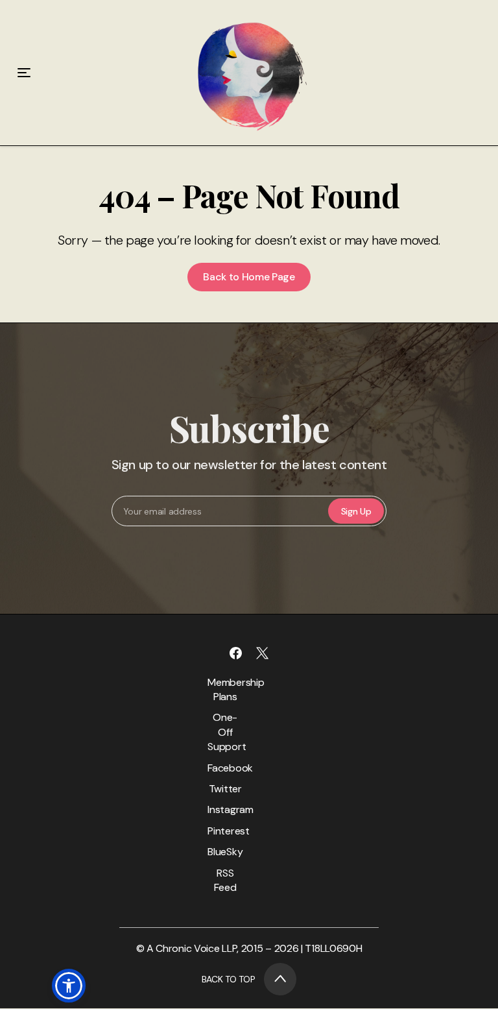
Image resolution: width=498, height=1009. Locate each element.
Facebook (225, 768)
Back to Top (228, 979)
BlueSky (225, 851)
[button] (68, 985)
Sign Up (356, 511)
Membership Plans (225, 689)
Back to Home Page (249, 277)
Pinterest (225, 831)
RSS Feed (225, 880)
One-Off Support (225, 732)
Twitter (225, 789)
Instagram (225, 809)
